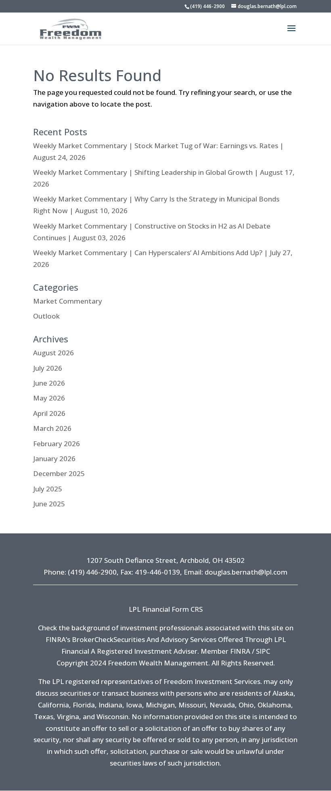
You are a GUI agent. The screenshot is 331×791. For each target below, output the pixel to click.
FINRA (240, 651)
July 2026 (47, 368)
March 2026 (52, 428)
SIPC (263, 651)
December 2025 (59, 473)
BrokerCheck (92, 639)
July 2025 (47, 488)
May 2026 (49, 398)
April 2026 (49, 413)
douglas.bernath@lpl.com (246, 572)
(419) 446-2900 (207, 6)
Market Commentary (67, 301)
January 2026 (54, 458)
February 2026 (56, 443)
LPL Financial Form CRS (166, 609)
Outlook (46, 316)
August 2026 (53, 352)
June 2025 (49, 503)
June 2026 (49, 383)
